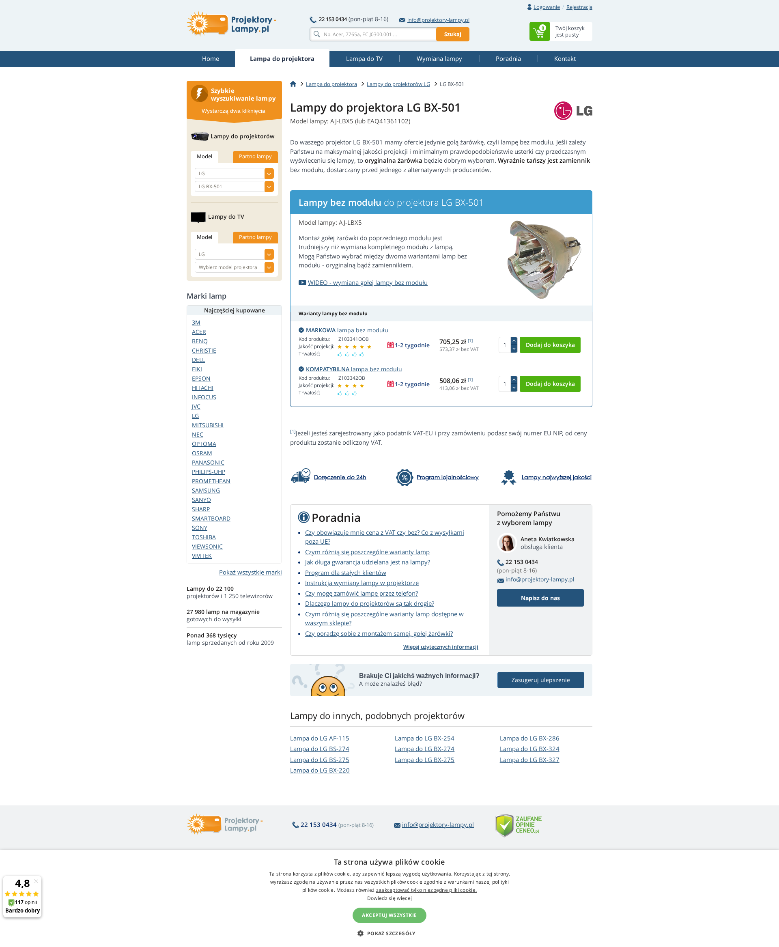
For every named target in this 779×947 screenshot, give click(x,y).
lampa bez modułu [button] (347, 330)
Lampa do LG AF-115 (319, 738)
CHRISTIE (204, 350)
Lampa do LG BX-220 (320, 770)
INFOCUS (204, 397)
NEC (197, 434)
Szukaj (452, 34)
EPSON (201, 378)
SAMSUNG (206, 490)
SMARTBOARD (211, 518)
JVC (196, 406)
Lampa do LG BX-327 (530, 759)
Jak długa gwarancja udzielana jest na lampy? (367, 562)
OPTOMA (204, 444)
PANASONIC (208, 462)
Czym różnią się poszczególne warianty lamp (367, 552)
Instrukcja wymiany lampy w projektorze (362, 583)
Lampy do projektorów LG (398, 84)
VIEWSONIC (207, 546)
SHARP (201, 509)
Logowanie (547, 7)
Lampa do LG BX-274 (424, 749)
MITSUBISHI (208, 425)
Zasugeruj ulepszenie (541, 680)
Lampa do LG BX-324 (530, 749)
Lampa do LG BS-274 (319, 749)
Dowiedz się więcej (389, 898)
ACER (199, 332)
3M (196, 322)
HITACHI (202, 388)
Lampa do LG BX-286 (530, 738)
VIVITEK (202, 556)
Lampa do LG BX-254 (424, 738)
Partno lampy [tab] (255, 156)
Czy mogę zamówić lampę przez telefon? (361, 593)
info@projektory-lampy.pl (438, 20)
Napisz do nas (540, 598)
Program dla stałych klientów (345, 572)
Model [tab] (204, 156)
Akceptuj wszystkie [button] (389, 915)
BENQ (200, 341)
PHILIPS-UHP (208, 472)
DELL (198, 360)
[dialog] (389, 898)
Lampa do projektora (331, 84)
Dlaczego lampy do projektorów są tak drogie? (369, 603)
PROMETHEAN (211, 481)
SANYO (201, 500)
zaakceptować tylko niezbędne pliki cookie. (426, 890)
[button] (389, 933)
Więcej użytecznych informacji (440, 646)
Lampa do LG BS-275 (319, 759)
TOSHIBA (204, 537)
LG (195, 416)
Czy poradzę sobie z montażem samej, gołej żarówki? (379, 633)
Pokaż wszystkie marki (250, 572)
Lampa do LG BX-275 (424, 759)
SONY (199, 528)
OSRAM (202, 453)
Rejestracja (579, 7)
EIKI (197, 369)
